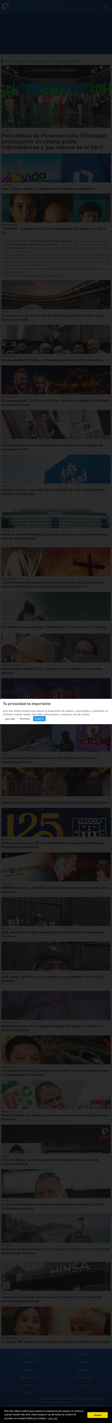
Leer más (10, 718)
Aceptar (39, 718)
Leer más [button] (52, 1418)
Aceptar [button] (98, 1415)
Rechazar (25, 718)
